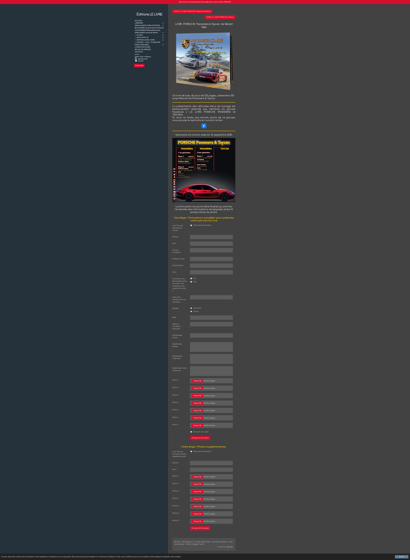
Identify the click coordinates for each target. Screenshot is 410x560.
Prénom (175, 237)
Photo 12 (175, 506)
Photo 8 (175, 476)
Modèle (175, 308)
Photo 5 (175, 410)
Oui (194, 278)
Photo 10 (175, 491)
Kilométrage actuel (177, 336)
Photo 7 (175, 425)
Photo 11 (175, 498)
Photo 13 (175, 513)
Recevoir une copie (201, 432)
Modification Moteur (177, 345)
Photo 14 (175, 521)
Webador (230, 546)
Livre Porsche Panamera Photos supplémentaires (179, 454)
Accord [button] (401, 557)
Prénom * (175, 463)
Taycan (196, 311)
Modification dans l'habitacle (179, 369)
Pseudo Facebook (176, 251)
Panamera (197, 308)
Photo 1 (175, 380)
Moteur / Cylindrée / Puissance (176, 326)
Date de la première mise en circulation (179, 299)
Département (177, 265)
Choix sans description (202, 225)
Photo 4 (175, 402)
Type (174, 317)
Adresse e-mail (178, 259)
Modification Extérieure (177, 357)
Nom (174, 243)
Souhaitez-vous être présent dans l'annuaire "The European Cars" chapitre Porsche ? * (179, 285)
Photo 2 (175, 387)
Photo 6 (175, 417)
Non (194, 282)
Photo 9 (175, 484)
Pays (174, 272)
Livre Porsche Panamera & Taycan (177, 228)
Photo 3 (175, 395)
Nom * (174, 469)
